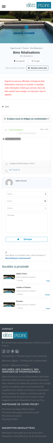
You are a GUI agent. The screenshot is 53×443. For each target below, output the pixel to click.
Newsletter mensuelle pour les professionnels (24, 436)
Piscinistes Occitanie (12, 415)
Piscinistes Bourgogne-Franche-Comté (20, 412)
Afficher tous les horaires (27, 133)
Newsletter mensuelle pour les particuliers (22, 432)
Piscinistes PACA (10, 419)
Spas (7, 106)
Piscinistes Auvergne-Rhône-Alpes (18, 409)
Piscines (26, 48)
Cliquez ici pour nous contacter (32, 356)
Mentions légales (10, 360)
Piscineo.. (20, 301)
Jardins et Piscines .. (24, 287)
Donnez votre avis (38, 68)
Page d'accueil (15, 48)
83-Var (20, 280)
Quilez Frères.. (22, 274)
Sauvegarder (20, 61)
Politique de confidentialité (34, 360)
